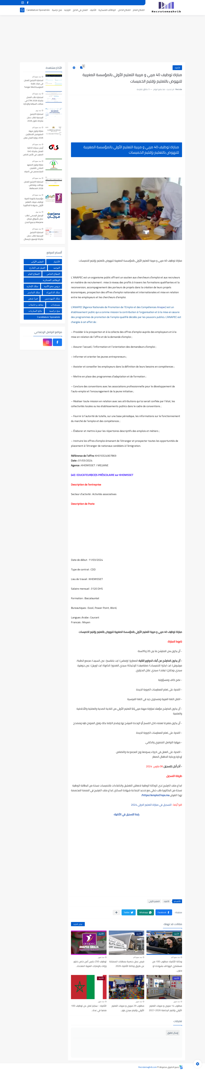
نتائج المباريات (35, 311)
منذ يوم (38, 110)
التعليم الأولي (154, 901)
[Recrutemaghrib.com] (166, 7)
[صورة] (53, 80)
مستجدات (55, 304)
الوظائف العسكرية (107, 10)
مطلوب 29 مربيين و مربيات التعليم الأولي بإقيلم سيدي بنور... (128, 1007)
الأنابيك (93, 10)
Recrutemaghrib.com (147, 1067)
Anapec (161, 307)
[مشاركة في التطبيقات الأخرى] (116, 912)
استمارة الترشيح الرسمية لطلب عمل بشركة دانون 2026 (35, 117)
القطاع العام (139, 10)
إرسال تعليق (172, 1033)
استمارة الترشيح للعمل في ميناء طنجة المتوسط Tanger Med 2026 (33, 84)
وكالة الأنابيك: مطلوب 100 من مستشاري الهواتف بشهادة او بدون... (167, 966)
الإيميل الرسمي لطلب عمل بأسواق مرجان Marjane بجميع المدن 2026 (34, 219)
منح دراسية (57, 10)
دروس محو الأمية (52, 286)
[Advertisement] (102, 39)
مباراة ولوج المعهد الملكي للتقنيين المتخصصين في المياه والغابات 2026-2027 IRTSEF (33, 168)
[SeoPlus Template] (181, 1067)
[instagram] (22, 3)
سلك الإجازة (32, 286)
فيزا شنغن (33, 298)
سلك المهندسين (52, 298)
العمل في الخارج (80, 10)
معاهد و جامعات (36, 304)
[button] (163, 912)
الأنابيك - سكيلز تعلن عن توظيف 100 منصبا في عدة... (89, 1007)
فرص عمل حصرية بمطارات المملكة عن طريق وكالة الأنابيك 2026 (126, 963)
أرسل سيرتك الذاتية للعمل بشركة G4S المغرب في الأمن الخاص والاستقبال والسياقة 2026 (33, 151)
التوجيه (67, 10)
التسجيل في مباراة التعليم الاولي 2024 (151, 804)
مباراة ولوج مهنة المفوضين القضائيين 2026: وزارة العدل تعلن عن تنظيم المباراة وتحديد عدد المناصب (33, 134)
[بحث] (22, 10)
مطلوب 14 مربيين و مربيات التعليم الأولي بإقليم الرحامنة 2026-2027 (165, 1007)
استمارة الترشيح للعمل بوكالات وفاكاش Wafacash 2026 (33, 185)
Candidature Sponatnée (38, 10)
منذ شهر (101, 957)
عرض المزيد (78, 924)
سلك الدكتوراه (53, 292)
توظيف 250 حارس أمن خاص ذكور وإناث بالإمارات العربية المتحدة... (90, 963)
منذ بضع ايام (175, 957)
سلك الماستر (33, 292)
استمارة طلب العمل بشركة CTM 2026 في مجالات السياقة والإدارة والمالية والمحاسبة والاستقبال (33, 101)
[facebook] (27, 3)
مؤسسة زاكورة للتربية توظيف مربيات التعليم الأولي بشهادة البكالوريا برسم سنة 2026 (33, 202)
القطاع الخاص (124, 10)
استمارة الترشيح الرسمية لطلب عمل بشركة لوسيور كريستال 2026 (33, 236)
